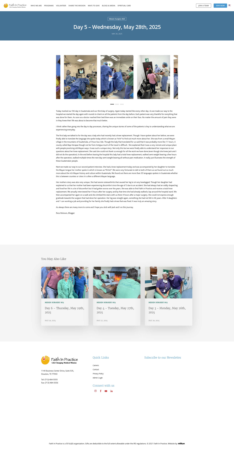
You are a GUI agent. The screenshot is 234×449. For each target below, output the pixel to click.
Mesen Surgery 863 (117, 19)
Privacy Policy (98, 373)
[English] (230, 5)
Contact (96, 369)
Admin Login (98, 378)
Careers (96, 365)
